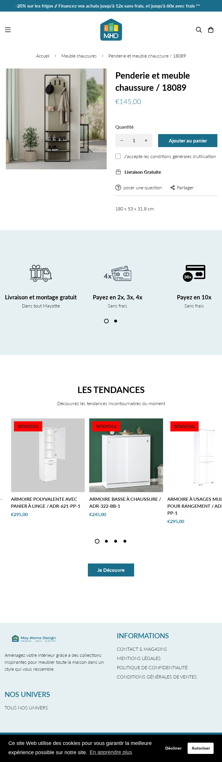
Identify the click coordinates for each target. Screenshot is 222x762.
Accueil (42, 55)
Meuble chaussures (79, 55)
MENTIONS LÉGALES (139, 658)
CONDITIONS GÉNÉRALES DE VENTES (157, 676)
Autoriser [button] (201, 748)
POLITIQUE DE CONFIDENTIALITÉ (152, 667)
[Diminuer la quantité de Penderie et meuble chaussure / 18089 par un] (121, 140)
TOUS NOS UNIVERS (26, 707)
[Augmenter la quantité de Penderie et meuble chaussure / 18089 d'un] (146, 140)
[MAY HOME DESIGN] (111, 30)
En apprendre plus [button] (111, 752)
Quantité (124, 126)
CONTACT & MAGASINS (142, 649)
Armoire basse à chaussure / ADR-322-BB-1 (125, 502)
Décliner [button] (173, 748)
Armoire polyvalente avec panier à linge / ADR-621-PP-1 (45, 502)
